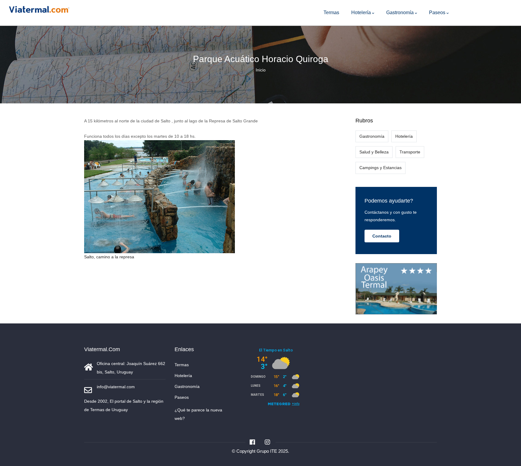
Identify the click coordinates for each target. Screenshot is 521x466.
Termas (331, 12)
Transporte (409, 152)
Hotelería (361, 12)
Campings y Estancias (380, 167)
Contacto (381, 236)
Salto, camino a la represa (109, 256)
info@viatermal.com (116, 386)
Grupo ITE (267, 451)
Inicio (261, 70)
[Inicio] (39, 8)
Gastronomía (400, 12)
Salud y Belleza (374, 152)
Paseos (437, 12)
